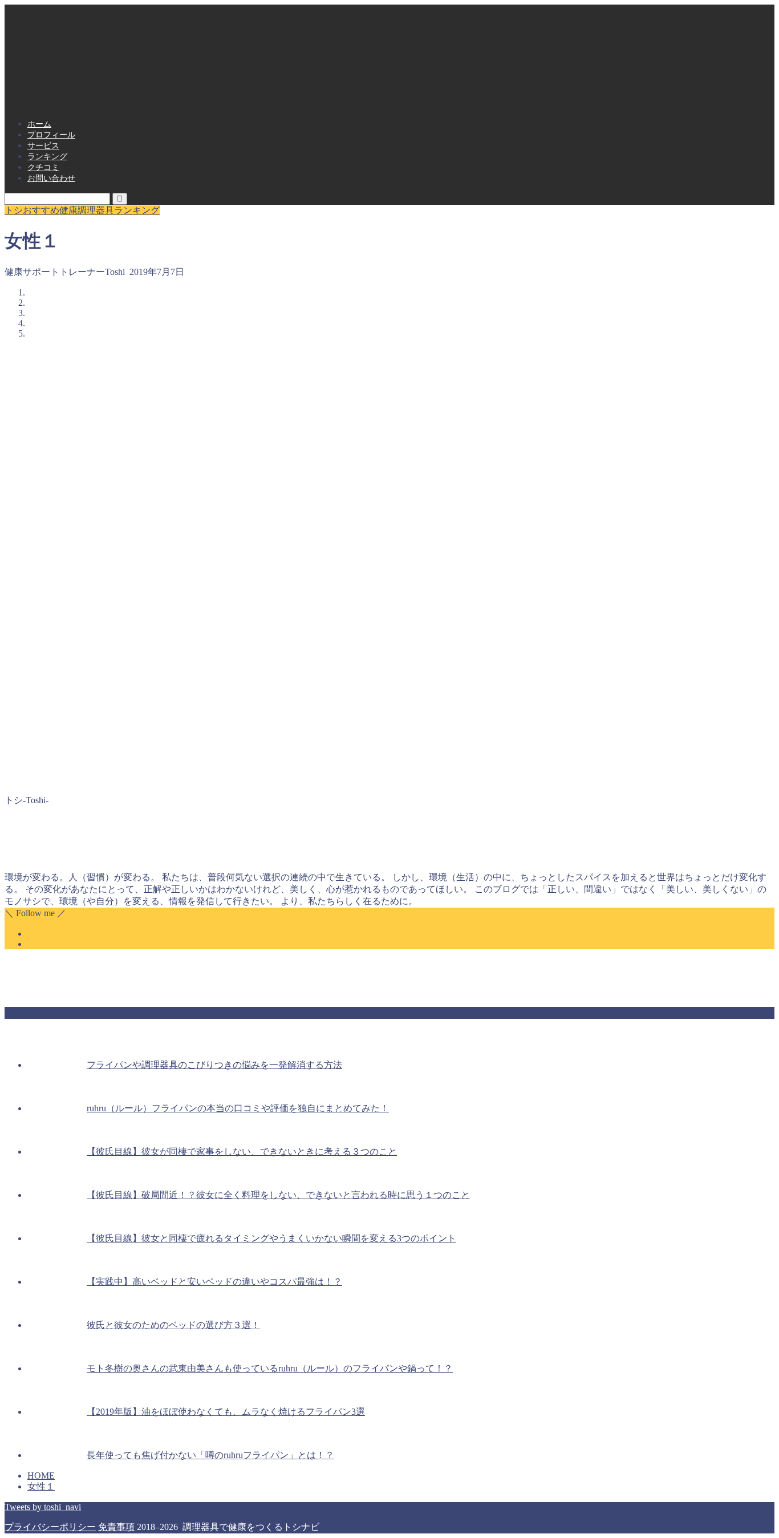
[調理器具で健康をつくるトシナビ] (389, 95)
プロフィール (51, 135)
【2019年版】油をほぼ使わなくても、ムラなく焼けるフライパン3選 (226, 1411)
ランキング (47, 156)
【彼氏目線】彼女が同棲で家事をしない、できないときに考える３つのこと (242, 1151)
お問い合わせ (51, 178)
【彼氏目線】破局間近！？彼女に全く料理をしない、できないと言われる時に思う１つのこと (278, 1195)
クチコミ (43, 167)
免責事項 (116, 1527)
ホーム (39, 124)
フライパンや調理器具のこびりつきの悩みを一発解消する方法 (214, 1065)
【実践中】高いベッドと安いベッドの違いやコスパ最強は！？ (214, 1281)
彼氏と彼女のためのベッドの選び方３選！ (173, 1325)
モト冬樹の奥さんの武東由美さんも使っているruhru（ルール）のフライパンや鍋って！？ (270, 1368)
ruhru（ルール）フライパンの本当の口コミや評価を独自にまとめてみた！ (238, 1108)
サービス (43, 145)
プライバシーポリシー (50, 1527)
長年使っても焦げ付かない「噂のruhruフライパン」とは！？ (210, 1455)
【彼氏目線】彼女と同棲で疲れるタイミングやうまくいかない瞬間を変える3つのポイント (271, 1238)
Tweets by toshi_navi (43, 1507)
